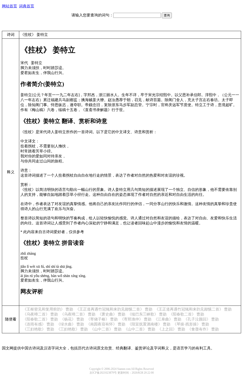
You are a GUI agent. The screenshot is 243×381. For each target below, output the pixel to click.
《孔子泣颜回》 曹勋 (201, 319)
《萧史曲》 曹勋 (111, 314)
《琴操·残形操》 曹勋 (191, 324)
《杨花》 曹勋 (72, 319)
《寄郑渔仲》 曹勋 (135, 319)
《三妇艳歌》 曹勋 (38, 329)
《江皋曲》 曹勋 (167, 319)
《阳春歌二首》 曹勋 (186, 314)
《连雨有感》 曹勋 (38, 324)
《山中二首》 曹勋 (106, 329)
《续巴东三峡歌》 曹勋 (147, 314)
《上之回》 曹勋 (171, 329)
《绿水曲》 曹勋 (70, 324)
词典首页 (26, 6)
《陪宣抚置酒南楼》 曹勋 (149, 324)
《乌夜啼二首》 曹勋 (40, 314)
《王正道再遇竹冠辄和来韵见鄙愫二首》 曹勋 (113, 309)
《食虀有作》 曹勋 (203, 329)
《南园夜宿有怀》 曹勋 (105, 324)
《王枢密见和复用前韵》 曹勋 (48, 309)
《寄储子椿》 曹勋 (102, 319)
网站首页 (9, 6)
